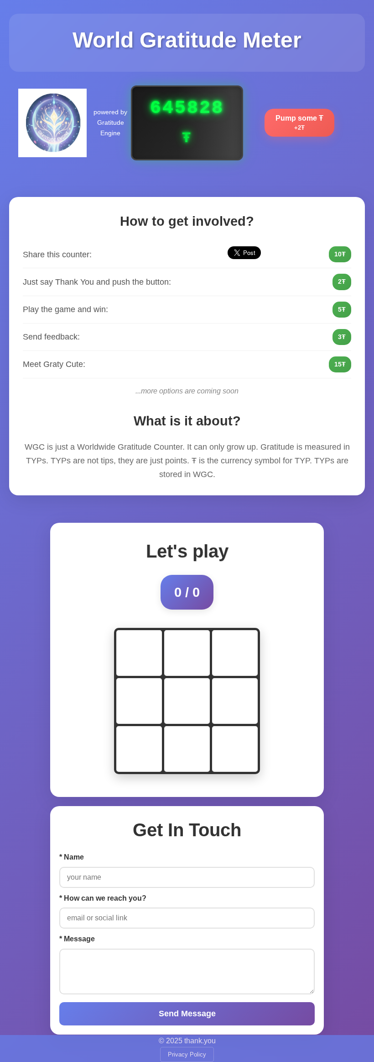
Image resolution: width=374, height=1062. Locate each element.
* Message (77, 939)
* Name (71, 857)
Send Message (187, 1013)
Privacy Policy (187, 1054)
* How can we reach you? (102, 898)
